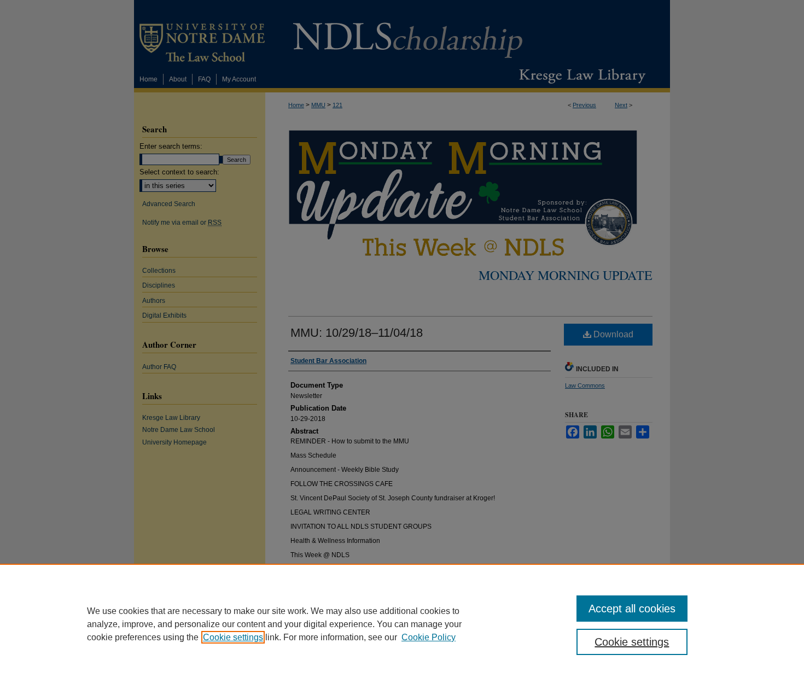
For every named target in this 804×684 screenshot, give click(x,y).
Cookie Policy (428, 637)
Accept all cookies (632, 609)
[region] (402, 624)
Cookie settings (233, 637)
